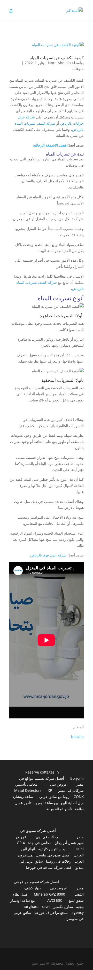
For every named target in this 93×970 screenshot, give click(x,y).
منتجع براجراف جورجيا (51, 912)
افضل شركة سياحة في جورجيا (49, 867)
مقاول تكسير (63, 906)
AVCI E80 (54, 900)
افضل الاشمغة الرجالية (50, 145)
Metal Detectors (28, 790)
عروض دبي (58, 784)
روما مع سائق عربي (54, 796)
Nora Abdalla (59, 62)
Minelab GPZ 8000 (49, 894)
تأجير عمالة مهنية (59, 808)
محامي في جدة (39, 842)
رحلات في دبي (47, 836)
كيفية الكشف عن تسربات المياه (57, 58)
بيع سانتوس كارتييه (52, 848)
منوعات (78, 68)
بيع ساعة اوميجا (46, 802)
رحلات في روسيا (58, 861)
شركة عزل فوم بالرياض (48, 555)
